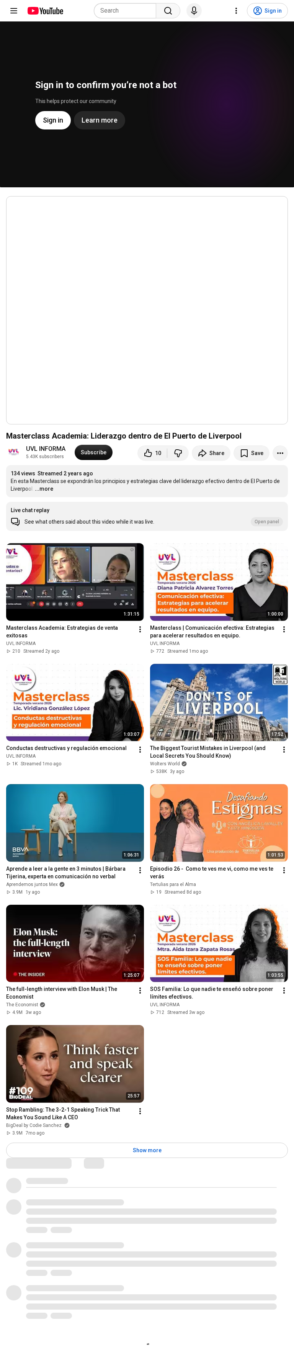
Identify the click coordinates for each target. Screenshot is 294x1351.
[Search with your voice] (194, 10)
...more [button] (44, 489)
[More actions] (280, 453)
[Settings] (236, 10)
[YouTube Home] (45, 10)
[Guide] (13, 10)
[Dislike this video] (178, 453)
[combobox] (127, 10)
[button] (147, 516)
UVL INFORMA (45, 448)
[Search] (168, 10)
